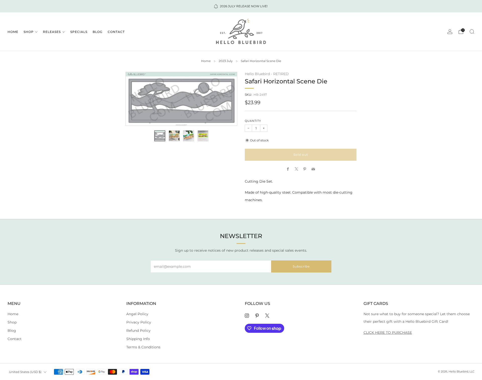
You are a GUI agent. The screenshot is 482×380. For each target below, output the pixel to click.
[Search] (471, 31)
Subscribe (301, 266)
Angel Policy (137, 314)
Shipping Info (138, 339)
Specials (78, 32)
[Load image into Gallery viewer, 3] (188, 135)
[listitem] (241, 6)
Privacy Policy (138, 322)
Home (13, 32)
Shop (29, 32)
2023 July (226, 61)
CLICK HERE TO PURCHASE (388, 333)
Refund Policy (138, 331)
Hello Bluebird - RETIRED (267, 74)
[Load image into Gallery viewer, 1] (159, 135)
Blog (97, 32)
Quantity (253, 121)
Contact (116, 32)
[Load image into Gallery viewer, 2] (174, 135)
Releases (52, 32)
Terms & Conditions (143, 347)
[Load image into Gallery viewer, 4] (203, 135)
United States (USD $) (25, 372)
